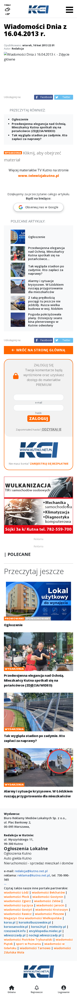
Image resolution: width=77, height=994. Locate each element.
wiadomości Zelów (47, 901)
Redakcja (18, 48)
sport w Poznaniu (28, 944)
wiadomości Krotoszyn (51, 909)
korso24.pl (38, 927)
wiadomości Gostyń (18, 909)
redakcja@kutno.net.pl (31, 871)
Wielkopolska (52, 918)
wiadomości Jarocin (50, 905)
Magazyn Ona (14, 918)
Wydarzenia (13, 152)
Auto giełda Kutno (18, 858)
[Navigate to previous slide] (9, 505)
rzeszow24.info (15, 931)
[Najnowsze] (37, 988)
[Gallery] (38, 505)
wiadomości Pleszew (49, 914)
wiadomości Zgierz (17, 901)
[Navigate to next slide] (68, 505)
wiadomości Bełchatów (48, 892)
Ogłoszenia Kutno (17, 853)
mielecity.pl (57, 927)
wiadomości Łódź (16, 892)
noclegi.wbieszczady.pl (45, 935)
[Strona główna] (12, 988)
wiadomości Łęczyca (18, 905)
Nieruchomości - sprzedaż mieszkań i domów (38, 863)
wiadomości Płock (16, 897)
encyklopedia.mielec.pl (45, 931)
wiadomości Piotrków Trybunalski (28, 939)
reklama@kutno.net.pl (33, 875)
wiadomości (33, 918)
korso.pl (9, 922)
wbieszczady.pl (14, 935)
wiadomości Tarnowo (35, 948)
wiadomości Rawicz (18, 914)
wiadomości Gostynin (47, 897)
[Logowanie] (63, 988)
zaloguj (38, 418)
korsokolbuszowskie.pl (35, 922)
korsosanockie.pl (16, 927)
